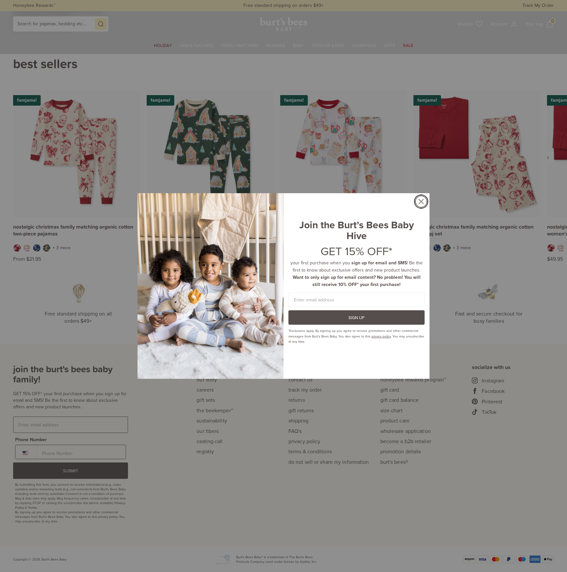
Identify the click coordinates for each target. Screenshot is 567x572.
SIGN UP (356, 317)
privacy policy (381, 336)
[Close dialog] (421, 201)
